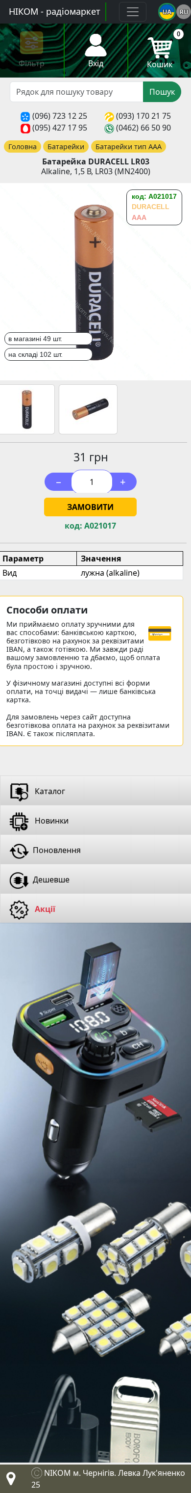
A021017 (100, 526)
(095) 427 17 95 (59, 127)
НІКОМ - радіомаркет (54, 11)
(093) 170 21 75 (143, 115)
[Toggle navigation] (132, 12)
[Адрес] (8, 1481)
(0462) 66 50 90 (143, 127)
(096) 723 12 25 (59, 115)
